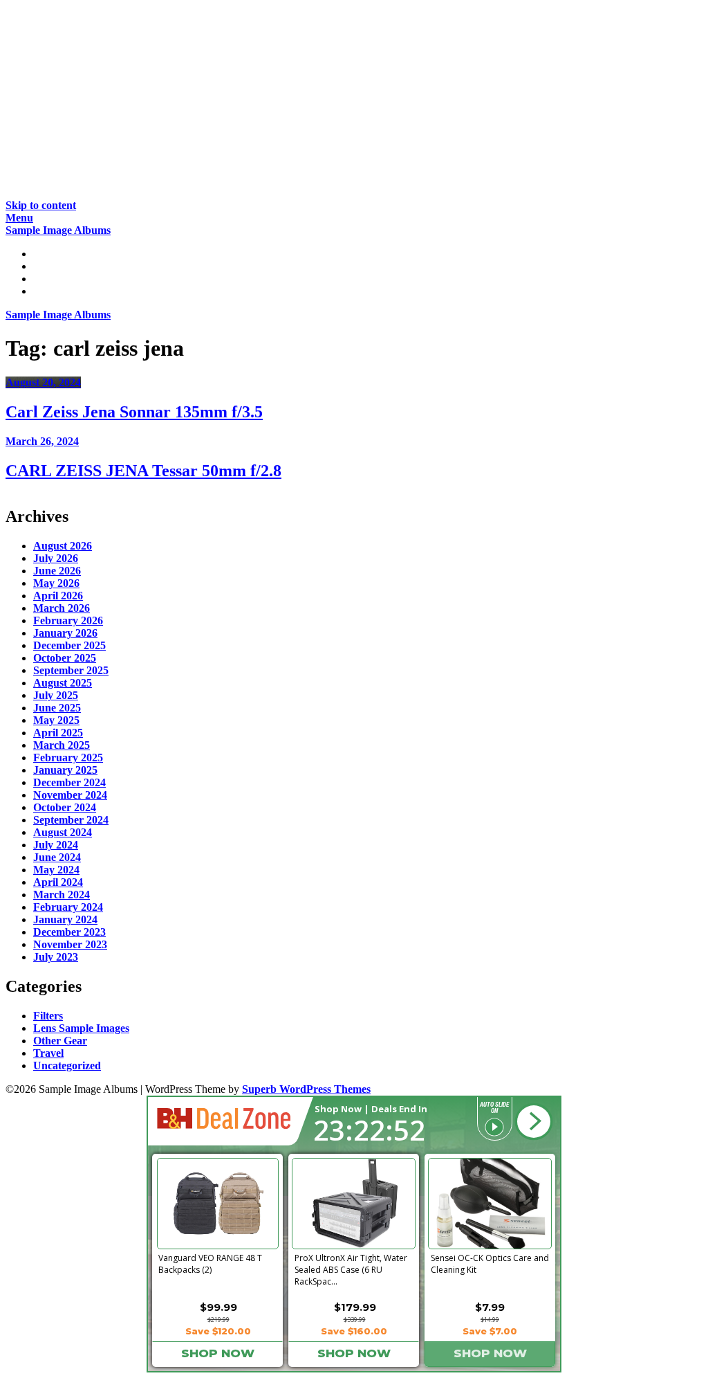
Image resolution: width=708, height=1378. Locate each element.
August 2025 (62, 683)
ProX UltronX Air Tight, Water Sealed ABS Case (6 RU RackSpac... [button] (351, 1267)
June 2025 (57, 708)
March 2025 (61, 745)
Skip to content (41, 205)
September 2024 (71, 820)
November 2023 (70, 944)
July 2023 (55, 957)
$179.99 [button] (355, 1307)
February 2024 (68, 907)
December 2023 (69, 932)
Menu (19, 218)
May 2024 (56, 870)
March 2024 (61, 894)
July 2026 (55, 558)
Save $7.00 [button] (490, 1330)
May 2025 (56, 720)
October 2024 (64, 807)
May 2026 (56, 583)
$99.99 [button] (218, 1307)
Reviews (52, 266)
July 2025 (55, 695)
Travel (48, 1053)
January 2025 (65, 770)
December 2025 (69, 645)
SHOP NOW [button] (217, 1353)
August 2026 (62, 546)
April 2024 (58, 882)
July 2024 (55, 845)
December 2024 (69, 782)
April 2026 (58, 595)
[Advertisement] (354, 102)
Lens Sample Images (81, 1028)
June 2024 (57, 857)
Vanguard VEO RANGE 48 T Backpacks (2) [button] (210, 1264)
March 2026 (61, 608)
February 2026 (68, 620)
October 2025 (64, 658)
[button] (533, 1122)
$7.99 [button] (490, 1307)
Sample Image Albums (58, 230)
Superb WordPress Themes (306, 1089)
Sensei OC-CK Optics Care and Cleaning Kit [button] (490, 1264)
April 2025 (58, 732)
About (48, 291)
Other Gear (60, 1040)
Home (47, 254)
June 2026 (57, 571)
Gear (45, 278)
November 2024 (70, 795)
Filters (48, 1016)
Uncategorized (67, 1065)
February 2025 (68, 757)
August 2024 (62, 832)
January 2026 (65, 633)
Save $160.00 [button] (354, 1330)
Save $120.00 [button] (218, 1330)
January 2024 (65, 919)
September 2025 (71, 670)
